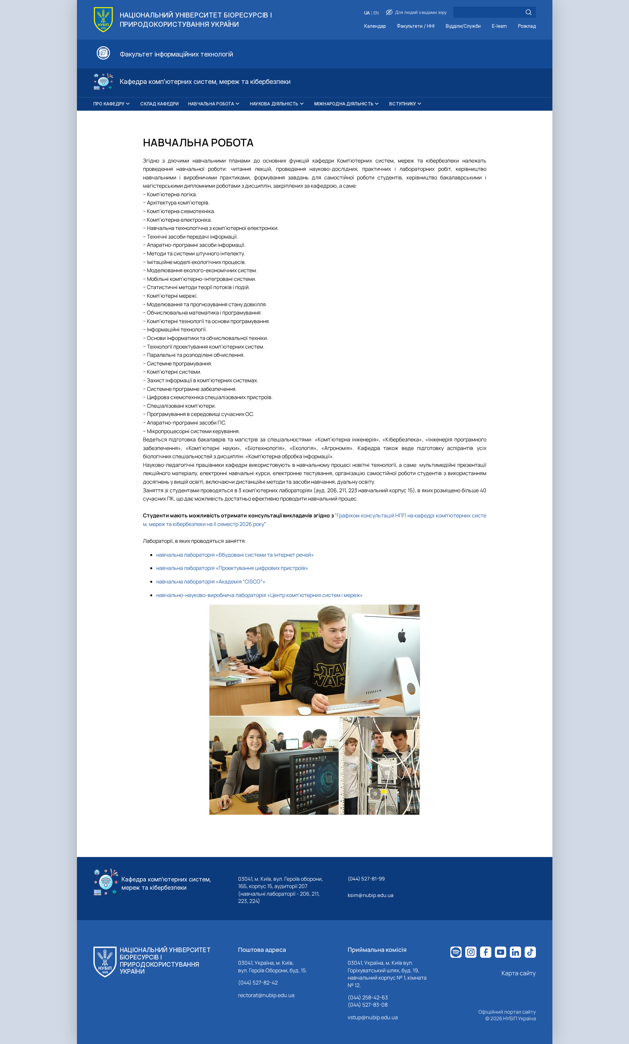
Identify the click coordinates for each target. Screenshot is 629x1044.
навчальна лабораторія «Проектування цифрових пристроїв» (232, 568)
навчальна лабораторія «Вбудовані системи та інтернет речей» (235, 554)
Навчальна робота (211, 103)
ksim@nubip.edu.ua (370, 895)
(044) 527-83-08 (368, 1004)
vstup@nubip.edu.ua (373, 1017)
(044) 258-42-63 (368, 997)
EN (376, 13)
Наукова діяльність (274, 103)
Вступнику (402, 103)
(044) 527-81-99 (366, 878)
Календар (375, 26)
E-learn (499, 26)
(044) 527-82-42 (258, 982)
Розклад (527, 26)
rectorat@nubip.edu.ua (266, 995)
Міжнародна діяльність (343, 103)
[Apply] (528, 12)
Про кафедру (109, 103)
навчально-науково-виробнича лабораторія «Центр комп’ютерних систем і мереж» (259, 595)
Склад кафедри (159, 103)
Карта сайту (519, 973)
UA (367, 13)
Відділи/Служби (463, 26)
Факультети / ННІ (416, 26)
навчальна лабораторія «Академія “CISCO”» (210, 581)
